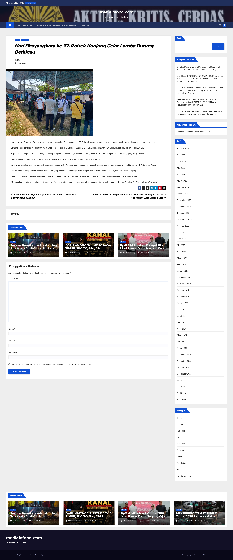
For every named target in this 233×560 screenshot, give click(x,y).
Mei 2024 (181, 322)
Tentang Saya (24, 25)
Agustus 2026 (183, 149)
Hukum (180, 424)
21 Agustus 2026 (130, 521)
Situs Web (12, 352)
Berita (86, 25)
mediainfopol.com (116, 12)
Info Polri (25, 40)
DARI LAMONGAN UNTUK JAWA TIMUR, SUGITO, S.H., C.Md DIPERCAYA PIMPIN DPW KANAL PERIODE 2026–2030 (200, 78)
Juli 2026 (181, 155)
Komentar (13, 279)
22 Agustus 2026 (20, 521)
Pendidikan (182, 463)
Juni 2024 (181, 316)
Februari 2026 (183, 187)
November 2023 (184, 361)
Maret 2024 (182, 335)
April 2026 (181, 174)
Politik (180, 469)
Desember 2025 (184, 200)
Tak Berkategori (184, 476)
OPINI (179, 457)
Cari (178, 38)
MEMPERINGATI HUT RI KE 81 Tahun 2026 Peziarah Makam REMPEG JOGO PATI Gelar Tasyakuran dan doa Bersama (197, 102)
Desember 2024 (184, 277)
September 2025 (184, 219)
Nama (11, 329)
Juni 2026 (181, 162)
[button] (220, 25)
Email (11, 341)
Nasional (181, 450)
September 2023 (184, 374)
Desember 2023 (184, 355)
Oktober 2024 (183, 290)
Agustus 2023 (183, 380)
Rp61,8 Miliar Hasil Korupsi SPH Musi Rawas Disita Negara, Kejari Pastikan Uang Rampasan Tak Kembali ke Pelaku (200, 90)
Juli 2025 (181, 232)
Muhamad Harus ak (144, 253)
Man (19, 60)
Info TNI (180, 437)
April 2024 (181, 329)
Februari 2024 (183, 342)
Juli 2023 (181, 387)
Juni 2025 (181, 239)
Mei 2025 (181, 245)
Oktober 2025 (183, 213)
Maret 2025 (182, 258)
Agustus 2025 (183, 226)
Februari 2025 (183, 264)
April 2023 (181, 400)
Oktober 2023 (183, 367)
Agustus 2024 (183, 303)
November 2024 (184, 284)
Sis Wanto (30, 253)
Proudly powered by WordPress (17, 555)
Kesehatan (182, 444)
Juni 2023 (181, 393)
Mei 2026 (181, 168)
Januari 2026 (183, 194)
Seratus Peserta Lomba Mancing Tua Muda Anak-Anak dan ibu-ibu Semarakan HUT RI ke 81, (33, 248)
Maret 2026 (182, 181)
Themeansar (48, 555)
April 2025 (181, 252)
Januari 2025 (183, 271)
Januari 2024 (183, 348)
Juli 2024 (181, 310)
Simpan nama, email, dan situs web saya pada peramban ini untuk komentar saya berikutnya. (52, 364)
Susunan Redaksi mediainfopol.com (56, 25)
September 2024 (184, 297)
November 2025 (184, 207)
